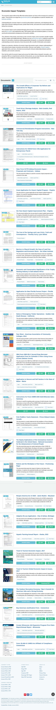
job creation (9, 31)
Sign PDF (23, 671)
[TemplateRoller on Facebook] (28, 694)
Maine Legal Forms (39, 384)
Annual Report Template (27, 427)
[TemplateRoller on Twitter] (31, 694)
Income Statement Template (39, 427)
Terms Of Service (43, 675)
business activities (6, 19)
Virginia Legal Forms (47, 198)
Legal (18, 139)
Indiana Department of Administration (24, 180)
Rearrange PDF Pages (26, 675)
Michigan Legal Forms (39, 523)
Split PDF (23, 666)
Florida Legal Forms (34, 301)
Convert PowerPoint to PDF (7, 677)
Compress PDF (24, 673)
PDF (42, 102)
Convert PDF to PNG (6, 686)
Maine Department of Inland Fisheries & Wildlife (26, 387)
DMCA (40, 671)
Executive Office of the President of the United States (27, 98)
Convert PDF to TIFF (6, 690)
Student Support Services (38, 344)
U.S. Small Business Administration (42, 366)
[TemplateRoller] (5, 2)
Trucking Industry (49, 119)
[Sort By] (53, 80)
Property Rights (30, 259)
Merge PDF (24, 668)
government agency (37, 38)
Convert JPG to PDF (6, 679)
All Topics (41, 679)
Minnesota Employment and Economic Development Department (30, 633)
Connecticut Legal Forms (40, 614)
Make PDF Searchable (26, 677)
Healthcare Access (30, 454)
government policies (26, 17)
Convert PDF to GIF (5, 688)
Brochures (19, 344)
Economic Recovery (29, 506)
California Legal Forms (39, 324)
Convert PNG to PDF (6, 671)
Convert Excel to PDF (6, 668)
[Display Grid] (50, 80)
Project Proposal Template (35, 198)
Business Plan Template (30, 139)
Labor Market (29, 119)
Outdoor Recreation (48, 597)
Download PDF (45, 583)
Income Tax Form (33, 96)
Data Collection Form (39, 407)
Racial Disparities (40, 454)
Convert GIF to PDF (5, 673)
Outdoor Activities (38, 597)
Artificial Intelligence (31, 474)
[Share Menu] (53, 694)
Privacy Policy (42, 673)
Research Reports (20, 119)
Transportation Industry (39, 119)
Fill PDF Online (26, 102)
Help (40, 668)
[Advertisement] (28, 68)
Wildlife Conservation (31, 281)
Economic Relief (38, 506)
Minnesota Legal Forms (39, 630)
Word (51, 102)
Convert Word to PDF (6, 666)
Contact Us (41, 677)
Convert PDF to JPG (6, 684)
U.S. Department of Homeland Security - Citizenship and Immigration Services (32, 156)
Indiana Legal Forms (34, 177)
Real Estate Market (39, 259)
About (40, 666)
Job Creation (29, 597)
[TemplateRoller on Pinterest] (25, 694)
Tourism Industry (38, 559)
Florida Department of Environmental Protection (26, 304)
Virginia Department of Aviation (47, 219)
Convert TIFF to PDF (6, 675)
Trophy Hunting (41, 281)
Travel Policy (46, 559)
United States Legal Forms (22, 96)
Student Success (27, 344)
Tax (22, 139)
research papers (45, 47)
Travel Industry (30, 559)
